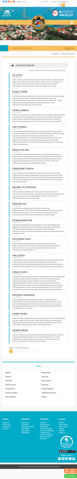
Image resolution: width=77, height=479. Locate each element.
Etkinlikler (6, 427)
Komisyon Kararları (47, 431)
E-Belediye (25, 425)
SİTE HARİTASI (45, 2)
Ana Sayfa (55, 54)
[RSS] (11, 1)
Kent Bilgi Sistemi (27, 427)
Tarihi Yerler (63, 425)
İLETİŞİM (53, 2)
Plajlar (61, 429)
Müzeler (62, 433)
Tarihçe (61, 423)
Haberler (5, 423)
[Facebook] (4, 1)
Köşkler (62, 431)
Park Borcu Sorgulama (25, 430)
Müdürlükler (45, 425)
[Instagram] (14, 1)
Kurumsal (43, 423)
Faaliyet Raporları (46, 435)
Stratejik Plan (45, 433)
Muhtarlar (44, 427)
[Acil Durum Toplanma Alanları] (22, 11)
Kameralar (25, 423)
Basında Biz (25, 433)
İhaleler (5, 429)
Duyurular (6, 425)
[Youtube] (9, 1)
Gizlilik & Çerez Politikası (45, 438)
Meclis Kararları (46, 429)
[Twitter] (6, 1)
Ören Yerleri (63, 427)
